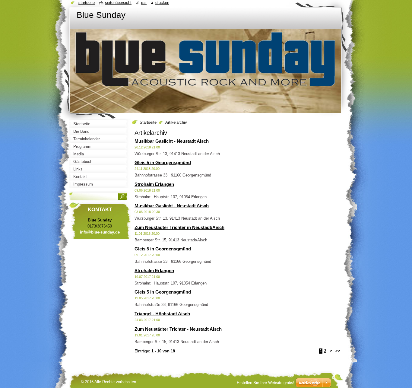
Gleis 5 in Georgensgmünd (163, 162)
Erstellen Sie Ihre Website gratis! (265, 382)
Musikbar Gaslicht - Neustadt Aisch (172, 141)
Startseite (148, 122)
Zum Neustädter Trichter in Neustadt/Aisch (179, 227)
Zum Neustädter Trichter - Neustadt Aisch (178, 329)
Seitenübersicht (118, 2)
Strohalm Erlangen (154, 184)
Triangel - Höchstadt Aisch (162, 313)
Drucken (162, 2)
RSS (144, 2)
